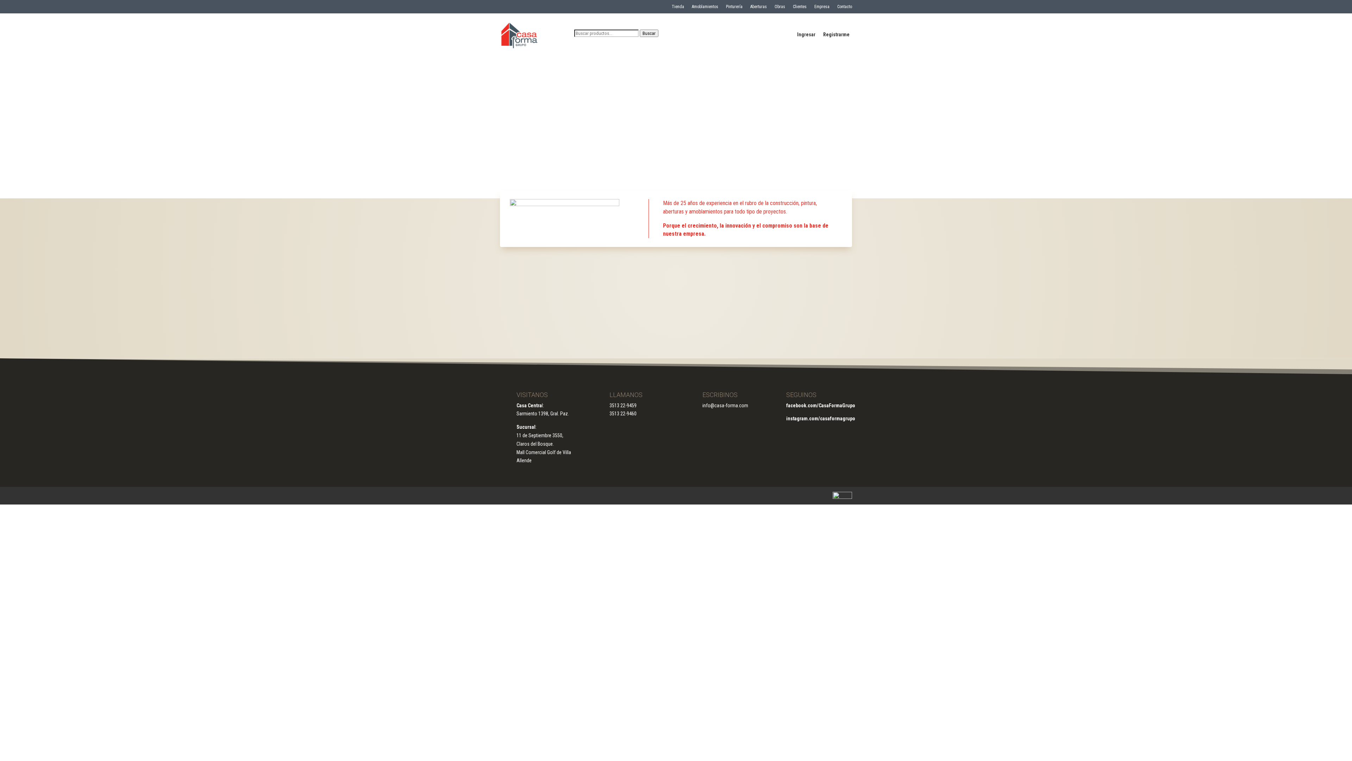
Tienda (678, 6)
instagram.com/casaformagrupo (820, 418)
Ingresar (806, 34)
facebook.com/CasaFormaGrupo (820, 405)
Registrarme (836, 34)
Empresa (822, 6)
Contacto (844, 6)
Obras (780, 6)
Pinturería (734, 6)
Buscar (649, 33)
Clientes (800, 6)
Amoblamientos (705, 6)
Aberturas (758, 6)
